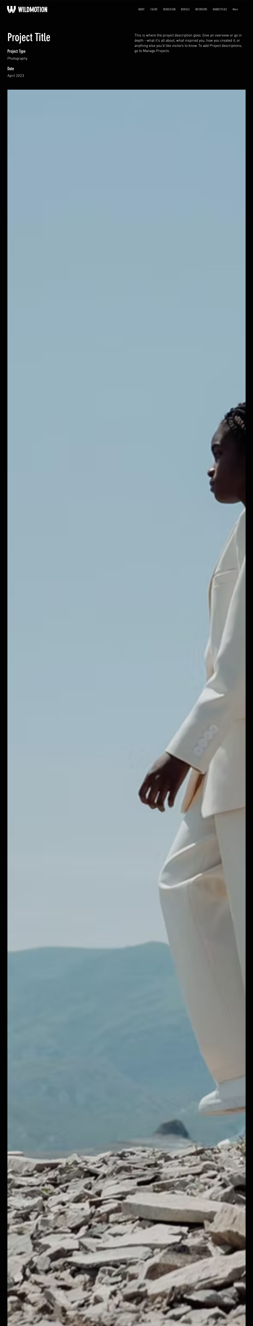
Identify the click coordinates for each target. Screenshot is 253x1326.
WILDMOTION (32, 10)
